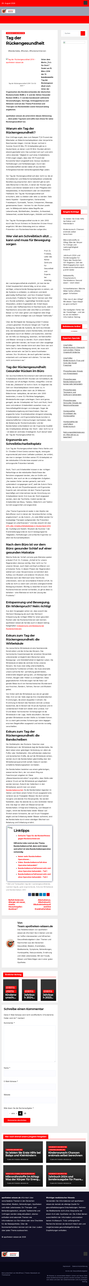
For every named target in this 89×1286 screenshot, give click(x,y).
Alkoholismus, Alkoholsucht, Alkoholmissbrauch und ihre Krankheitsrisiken (42, 904)
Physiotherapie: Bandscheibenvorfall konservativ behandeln (72, 381)
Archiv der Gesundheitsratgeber (76, 1271)
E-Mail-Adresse (11, 1081)
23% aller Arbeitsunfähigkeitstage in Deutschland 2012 (28, 526)
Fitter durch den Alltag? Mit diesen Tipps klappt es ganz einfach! (73, 301)
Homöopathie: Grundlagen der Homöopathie (70, 413)
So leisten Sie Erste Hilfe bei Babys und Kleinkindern (73, 221)
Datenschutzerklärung (79, 1266)
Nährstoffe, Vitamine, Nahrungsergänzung (20, 1173)
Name (7, 1068)
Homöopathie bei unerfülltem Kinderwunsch (70, 424)
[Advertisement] (24, 264)
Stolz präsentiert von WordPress (13, 1273)
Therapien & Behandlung (10, 991)
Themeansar (6, 1275)
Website (7, 1095)
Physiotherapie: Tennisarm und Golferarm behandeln (72, 392)
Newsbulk (33, 1273)
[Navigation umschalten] (46, 19)
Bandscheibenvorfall (14, 790)
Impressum (66, 1266)
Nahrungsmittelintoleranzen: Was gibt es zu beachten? (74, 434)
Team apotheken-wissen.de (35, 926)
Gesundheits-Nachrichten (15, 33)
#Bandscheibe (14, 51)
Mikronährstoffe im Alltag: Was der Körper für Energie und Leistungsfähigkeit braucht (72, 245)
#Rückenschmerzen (37, 51)
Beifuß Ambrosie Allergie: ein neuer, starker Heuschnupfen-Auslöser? (16, 904)
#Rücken (24, 51)
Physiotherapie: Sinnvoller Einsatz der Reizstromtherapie (72, 402)
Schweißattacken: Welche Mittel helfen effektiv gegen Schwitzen (74, 290)
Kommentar (9, 1023)
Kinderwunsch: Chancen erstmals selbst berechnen (73, 231)
